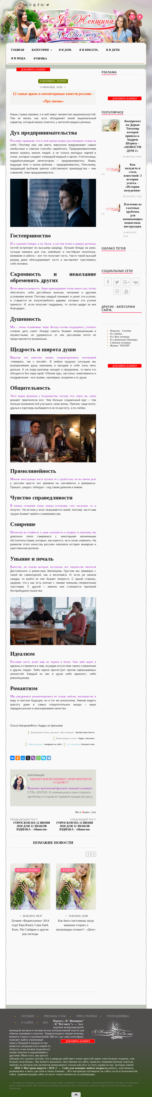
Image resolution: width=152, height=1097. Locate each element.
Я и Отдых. (116, 333)
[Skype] (43, 758)
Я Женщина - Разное (53, 81)
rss (45, 1022)
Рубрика (40, 58)
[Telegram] (49, 758)
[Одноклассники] (17, 758)
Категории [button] (41, 50)
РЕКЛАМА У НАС (55, 1016)
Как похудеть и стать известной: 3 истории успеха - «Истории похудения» (133, 177)
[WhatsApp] (38, 758)
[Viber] (33, 758)
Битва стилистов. (77, 870)
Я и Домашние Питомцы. (124, 339)
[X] (28, 758)
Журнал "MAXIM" (120, 345)
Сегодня (27, 1016)
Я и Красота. (89, 50)
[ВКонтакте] (12, 758)
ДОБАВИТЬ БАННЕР (33, 69)
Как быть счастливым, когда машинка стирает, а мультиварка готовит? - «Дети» (33, 925)
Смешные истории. (120, 342)
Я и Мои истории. (120, 336)
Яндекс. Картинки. (86, 738)
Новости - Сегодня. (121, 330)
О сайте (27, 1022)
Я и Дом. (65, 50)
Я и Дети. (113, 50)
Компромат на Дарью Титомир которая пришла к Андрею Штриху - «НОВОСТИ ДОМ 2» (132, 135)
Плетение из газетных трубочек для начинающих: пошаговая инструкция (133, 215)
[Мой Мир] (23, 758)
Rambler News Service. (85, 732)
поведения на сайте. (53, 744)
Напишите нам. (88, 744)
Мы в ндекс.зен (85, 812)
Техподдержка (118, 1016)
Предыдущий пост (30, 824)
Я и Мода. (18, 58)
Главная (17, 50)
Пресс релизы (86, 1016)
